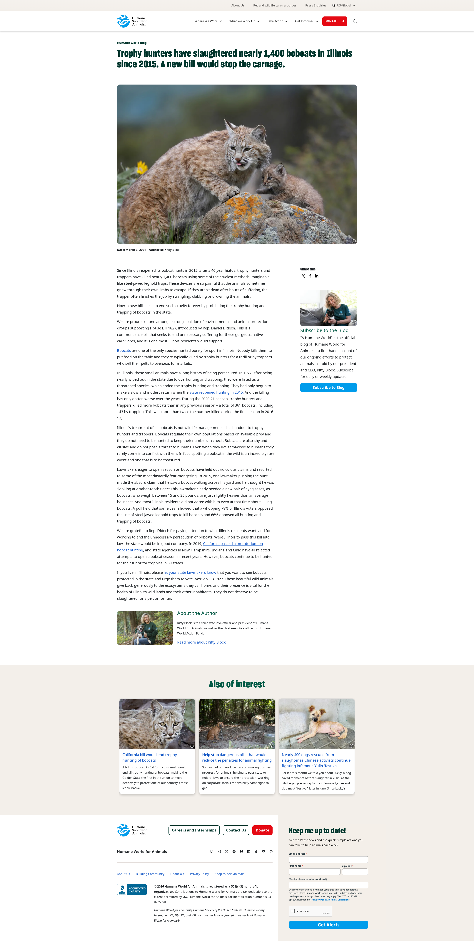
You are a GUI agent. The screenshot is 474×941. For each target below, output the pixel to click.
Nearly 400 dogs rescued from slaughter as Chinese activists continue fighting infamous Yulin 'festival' (316, 760)
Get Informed (304, 21)
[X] (303, 276)
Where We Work (206, 21)
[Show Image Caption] (354, 241)
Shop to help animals (229, 874)
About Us (237, 5)
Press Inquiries (315, 5)
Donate (331, 21)
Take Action (275, 21)
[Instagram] (219, 850)
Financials (177, 874)
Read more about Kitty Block (201, 642)
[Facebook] (234, 850)
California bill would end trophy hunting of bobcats (149, 757)
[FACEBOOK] (310, 276)
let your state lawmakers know (190, 572)
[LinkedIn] (248, 850)
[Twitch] (211, 850)
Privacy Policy (199, 874)
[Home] (132, 830)
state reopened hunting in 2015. (216, 392)
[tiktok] (256, 850)
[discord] (271, 850)
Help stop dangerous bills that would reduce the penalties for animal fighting (237, 757)
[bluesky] (241, 850)
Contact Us (236, 830)
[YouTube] (263, 850)
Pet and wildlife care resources (274, 5)
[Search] (352, 21)
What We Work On (242, 21)
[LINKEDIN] (317, 276)
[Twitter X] (226, 850)
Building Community (150, 874)
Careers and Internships (194, 830)
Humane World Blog (132, 43)
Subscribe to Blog (329, 387)
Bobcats (124, 350)
